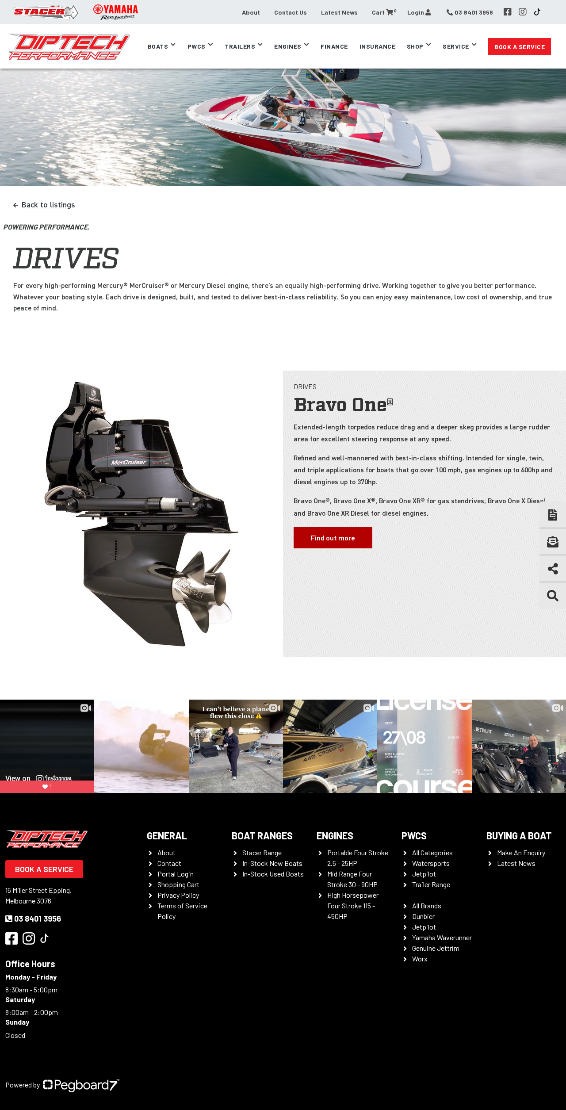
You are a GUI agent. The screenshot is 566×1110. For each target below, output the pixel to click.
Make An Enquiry (521, 852)
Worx (420, 958)
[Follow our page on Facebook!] (507, 12)
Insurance (377, 46)
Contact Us (290, 12)
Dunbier (423, 916)
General (167, 835)
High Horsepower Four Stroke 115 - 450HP (353, 905)
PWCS (414, 835)
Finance (334, 46)
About (251, 12)
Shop (415, 46)
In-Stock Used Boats (273, 873)
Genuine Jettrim (435, 948)
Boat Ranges (262, 835)
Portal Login (175, 873)
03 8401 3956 (37, 918)
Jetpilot (424, 873)
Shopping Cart (178, 884)
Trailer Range (431, 884)
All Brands (426, 905)
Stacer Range (262, 852)
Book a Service (519, 46)
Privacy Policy (178, 895)
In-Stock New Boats (272, 863)
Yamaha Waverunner (442, 937)
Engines (335, 835)
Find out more (333, 537)
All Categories (432, 852)
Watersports (431, 863)
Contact (169, 863)
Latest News (339, 12)
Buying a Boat (519, 835)
